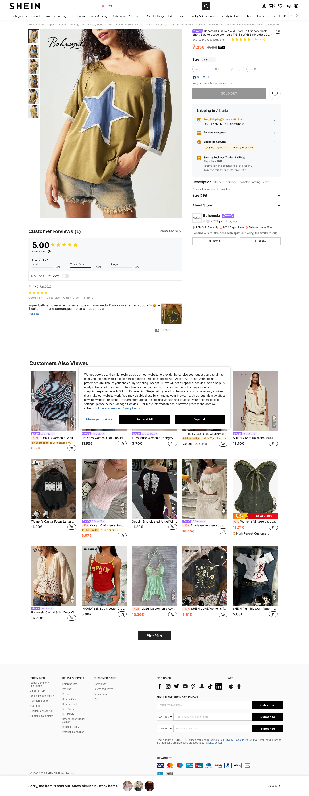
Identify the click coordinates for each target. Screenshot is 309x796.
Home (31, 24)
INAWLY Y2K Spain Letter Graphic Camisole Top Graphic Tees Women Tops (104, 608)
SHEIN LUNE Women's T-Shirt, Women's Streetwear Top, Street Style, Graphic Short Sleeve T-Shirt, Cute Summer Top (205, 608)
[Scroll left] (291, 16)
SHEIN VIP (68, 714)
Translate (33, 313)
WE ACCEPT (164, 758)
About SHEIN (38, 690)
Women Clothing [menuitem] (55, 16)
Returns (66, 689)
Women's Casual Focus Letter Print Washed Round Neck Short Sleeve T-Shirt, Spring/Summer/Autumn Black (53, 521)
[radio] (199, 69)
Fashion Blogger (39, 700)
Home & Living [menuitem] (98, 16)
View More (154, 635)
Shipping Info (69, 684)
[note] (255, 515)
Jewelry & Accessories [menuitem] (202, 16)
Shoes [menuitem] (249, 16)
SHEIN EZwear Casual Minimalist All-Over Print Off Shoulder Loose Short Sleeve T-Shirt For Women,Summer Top (204, 434)
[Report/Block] (179, 329)
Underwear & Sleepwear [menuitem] (127, 16)
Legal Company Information (39, 684)
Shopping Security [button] (215, 142)
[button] (289, 5)
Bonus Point (100, 694)
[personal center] (263, 5)
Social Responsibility (42, 695)
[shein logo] (24, 6)
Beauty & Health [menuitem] (230, 16)
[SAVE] (275, 93)
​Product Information (73, 731)
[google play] (239, 688)
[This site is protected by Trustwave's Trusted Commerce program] (160, 773)
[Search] (206, 6)
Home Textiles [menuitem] (266, 16)
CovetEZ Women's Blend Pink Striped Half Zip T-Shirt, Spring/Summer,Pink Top (104, 525)
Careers (35, 705)
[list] (190, 686)
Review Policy (39, 251)
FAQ (96, 699)
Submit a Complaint (41, 716)
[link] (272, 5)
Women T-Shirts (125, 24)
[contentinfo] (220, 765)
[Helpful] (157, 329)
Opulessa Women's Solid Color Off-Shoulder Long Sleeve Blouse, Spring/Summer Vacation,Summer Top (205, 525)
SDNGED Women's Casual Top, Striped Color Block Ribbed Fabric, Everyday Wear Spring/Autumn (54, 438)
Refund (66, 694)
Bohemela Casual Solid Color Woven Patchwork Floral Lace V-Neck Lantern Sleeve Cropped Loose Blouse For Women (53, 612)
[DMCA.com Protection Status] (169, 773)
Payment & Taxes (103, 689)
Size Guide (68, 709)
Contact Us (100, 684)
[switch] (65, 276)
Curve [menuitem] (181, 16)
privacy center (214, 742)
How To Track (70, 704)
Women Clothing (68, 24)
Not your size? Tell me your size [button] (211, 83)
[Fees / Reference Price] (206, 47)
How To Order (70, 699)
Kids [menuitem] (170, 16)
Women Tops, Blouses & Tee (96, 24)
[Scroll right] (296, 16)
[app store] (231, 688)
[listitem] (53, 412)
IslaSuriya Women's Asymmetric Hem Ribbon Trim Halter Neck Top (155, 608)
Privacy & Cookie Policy (238, 739)
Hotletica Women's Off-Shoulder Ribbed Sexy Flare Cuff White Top (104, 438)
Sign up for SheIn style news (177, 697)
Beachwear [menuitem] (78, 16)
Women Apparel (47, 24)
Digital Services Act (41, 710)
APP (230, 678)
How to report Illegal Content (73, 720)
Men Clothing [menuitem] (155, 16)
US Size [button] (206, 59)
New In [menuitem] (36, 16)
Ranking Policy (70, 726)
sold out (229, 94)
